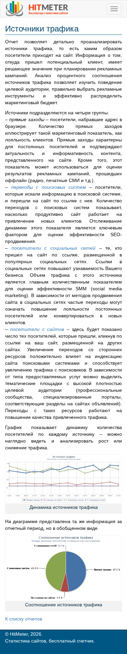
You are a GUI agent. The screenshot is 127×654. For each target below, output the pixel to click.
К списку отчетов (23, 619)
